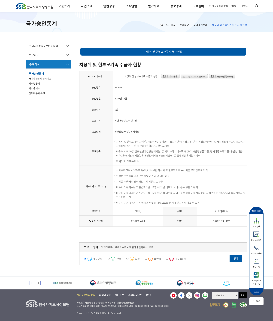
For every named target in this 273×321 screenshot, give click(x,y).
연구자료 (34, 55)
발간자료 (153, 6)
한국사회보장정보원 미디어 (43, 46)
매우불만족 (181, 259)
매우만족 (97, 259)
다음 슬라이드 (35, 283)
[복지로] (226, 283)
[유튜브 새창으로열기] (173, 295)
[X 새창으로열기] (189, 295)
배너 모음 (39, 283)
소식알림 (131, 6)
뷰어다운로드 (135, 295)
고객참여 (198, 6)
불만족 (157, 259)
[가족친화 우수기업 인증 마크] (225, 305)
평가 (236, 258)
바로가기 (172, 76)
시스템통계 (34, 83)
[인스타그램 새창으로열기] (197, 295)
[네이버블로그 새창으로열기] (205, 295)
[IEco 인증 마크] (234, 305)
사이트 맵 (119, 295)
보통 (137, 259)
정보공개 (176, 6)
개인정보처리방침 (218, 6)
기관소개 (64, 6)
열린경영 (109, 6)
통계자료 (184, 25)
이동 (242, 295)
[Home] (162, 25)
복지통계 (33, 88)
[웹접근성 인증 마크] (243, 305)
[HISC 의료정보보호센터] (62, 283)
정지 (31, 283)
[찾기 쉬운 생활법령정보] (144, 283)
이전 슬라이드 (28, 283)
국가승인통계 (200, 25)
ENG (233, 6)
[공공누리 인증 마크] (215, 305)
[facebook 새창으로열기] (181, 295)
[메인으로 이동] (34, 6)
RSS (148, 295)
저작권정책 (105, 295)
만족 (118, 259)
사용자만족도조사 (224, 76)
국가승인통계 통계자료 (40, 78)
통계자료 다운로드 (196, 76)
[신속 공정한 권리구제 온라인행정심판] (103, 283)
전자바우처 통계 (37, 93)
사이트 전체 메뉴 (264, 6)
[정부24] (185, 283)
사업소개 (86, 6)
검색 (256, 6)
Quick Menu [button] (256, 211)
